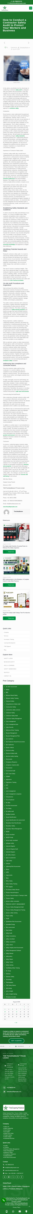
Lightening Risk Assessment (13, 866)
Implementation (8, 1155)
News (7, 878)
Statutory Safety (10, 976)
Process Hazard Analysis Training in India (16, 895)
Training (6, 1147)
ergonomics (9, 779)
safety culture (9, 944)
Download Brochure (9, 1138)
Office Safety (9, 881)
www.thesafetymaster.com (12, 1170)
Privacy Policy (16, 1207)
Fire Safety (8, 808)
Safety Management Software (13, 950)
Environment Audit (10, 770)
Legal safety (9, 860)
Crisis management (11, 721)
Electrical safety (10, 750)
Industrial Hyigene (10, 852)
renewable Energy (10, 924)
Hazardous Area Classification (13, 823)
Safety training (9, 965)
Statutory (8, 973)
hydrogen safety (10, 843)
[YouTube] (8, 1177)
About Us (6, 1126)
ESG (7, 788)
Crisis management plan (12, 724)
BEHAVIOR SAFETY (9, 662)
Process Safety (10, 898)
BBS (7, 692)
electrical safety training (12, 756)
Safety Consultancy (11, 936)
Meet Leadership (8, 1128)
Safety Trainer (9, 962)
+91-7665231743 (17, 1)
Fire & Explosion (10, 799)
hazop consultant (10, 834)
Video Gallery (7, 1136)
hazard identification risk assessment (15, 820)
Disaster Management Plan (13, 736)
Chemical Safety (10, 701)
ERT (7, 785)
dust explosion (9, 739)
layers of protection (11, 857)
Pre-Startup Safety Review (12, 889)
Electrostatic (9, 759)
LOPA (7, 872)
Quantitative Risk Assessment (13, 921)
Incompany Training (9, 639)
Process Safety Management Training (15, 910)
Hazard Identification (11, 817)
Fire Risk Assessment (11, 805)
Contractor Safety (10, 712)
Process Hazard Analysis (12, 892)
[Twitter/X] (13, 1177)
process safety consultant (12, 901)
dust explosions (10, 744)
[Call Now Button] (3, 1200)
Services (6, 636)
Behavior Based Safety (12, 695)
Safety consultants (10, 941)
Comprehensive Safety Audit (13, 704)
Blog (5, 650)
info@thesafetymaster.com (17, 3)
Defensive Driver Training (12, 730)
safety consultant (10, 939)
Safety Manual (9, 953)
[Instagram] (17, 1177)
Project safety (9, 915)
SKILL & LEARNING (9, 665)
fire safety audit (10, 811)
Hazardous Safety (10, 825)
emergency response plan (12, 765)
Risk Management (9, 1150)
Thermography (9, 982)
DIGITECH (6, 672)
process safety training (11, 912)
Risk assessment (10, 927)
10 (5, 1011)
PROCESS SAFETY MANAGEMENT (15, 904)
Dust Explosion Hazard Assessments (15, 741)
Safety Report (9, 959)
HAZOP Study (9, 837)
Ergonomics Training (11, 782)
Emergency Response (11, 762)
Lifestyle (8, 863)
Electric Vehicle (10, 747)
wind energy (9, 988)
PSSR (7, 918)
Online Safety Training (11, 883)
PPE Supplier (9, 886)
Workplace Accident (11, 997)
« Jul (16, 1022)
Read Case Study (8, 1133)
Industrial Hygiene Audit (12, 849)
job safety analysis (10, 854)
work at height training (11, 994)
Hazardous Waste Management (14, 828)
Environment (9, 768)
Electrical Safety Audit (11, 753)
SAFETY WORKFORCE (10, 669)
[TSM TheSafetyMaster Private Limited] (16, 8)
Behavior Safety (8, 1152)
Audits (6, 1145)
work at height (9, 991)
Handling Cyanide (10, 814)
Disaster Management (11, 733)
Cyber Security (9, 727)
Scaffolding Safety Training (13, 968)
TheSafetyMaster (24, 47)
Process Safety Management (11, 1149)
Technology (9, 979)
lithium (7, 869)
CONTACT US (7, 676)
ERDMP (8, 776)
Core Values (7, 1130)
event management (11, 791)
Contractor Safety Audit (12, 715)
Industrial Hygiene (10, 846)
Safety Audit (9, 933)
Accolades (7, 1131)
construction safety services (13, 710)
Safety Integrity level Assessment (14, 947)
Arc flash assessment (11, 686)
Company (6, 632)
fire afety (8, 802)
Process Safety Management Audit (15, 907)
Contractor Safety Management (14, 718)
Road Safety (9, 930)
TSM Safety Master (11, 985)
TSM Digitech (7, 646)
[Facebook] (21, 1177)
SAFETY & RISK (8, 658)
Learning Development (9, 643)
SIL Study (8, 970)
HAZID (7, 831)
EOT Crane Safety (10, 773)
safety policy (9, 956)
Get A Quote (16, 1040)
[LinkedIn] (4, 1177)
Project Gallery (8, 1135)
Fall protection (9, 797)
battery (7, 689)
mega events (9, 875)
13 (16, 1011)
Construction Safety (11, 707)
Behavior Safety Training (12, 698)
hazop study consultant (12, 840)
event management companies (13, 794)
